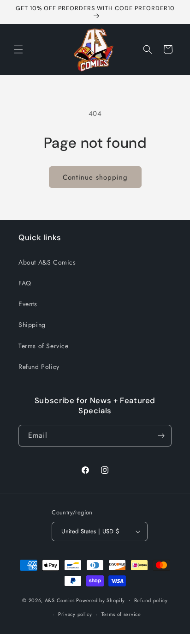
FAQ (24, 283)
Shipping (32, 324)
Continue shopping (95, 177)
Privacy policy (75, 614)
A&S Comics (60, 600)
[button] (18, 49)
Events (27, 303)
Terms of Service (43, 345)
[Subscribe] (161, 436)
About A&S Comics (47, 262)
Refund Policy (38, 366)
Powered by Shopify (100, 600)
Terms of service (121, 614)
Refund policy (151, 600)
